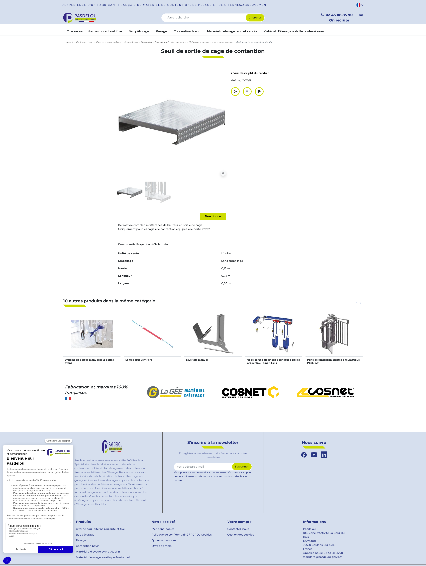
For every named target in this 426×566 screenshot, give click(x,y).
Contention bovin (84, 42)
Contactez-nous (238, 529)
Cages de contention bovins (138, 42)
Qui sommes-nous (164, 540)
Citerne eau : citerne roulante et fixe (100, 529)
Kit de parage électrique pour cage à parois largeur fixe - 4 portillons (273, 361)
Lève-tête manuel (197, 359)
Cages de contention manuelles (170, 42)
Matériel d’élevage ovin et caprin (98, 551)
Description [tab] (213, 216)
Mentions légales (163, 529)
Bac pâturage (85, 534)
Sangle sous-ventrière (138, 359)
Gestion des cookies (240, 534)
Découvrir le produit (92, 337)
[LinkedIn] (324, 455)
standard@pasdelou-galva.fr (322, 557)
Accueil (69, 42)
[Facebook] (304, 455)
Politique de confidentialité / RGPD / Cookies (182, 534)
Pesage (81, 540)
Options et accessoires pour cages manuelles (211, 42)
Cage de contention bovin (108, 42)
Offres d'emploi (162, 546)
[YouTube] (314, 455)
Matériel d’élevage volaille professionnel (103, 557)
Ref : (234, 80)
